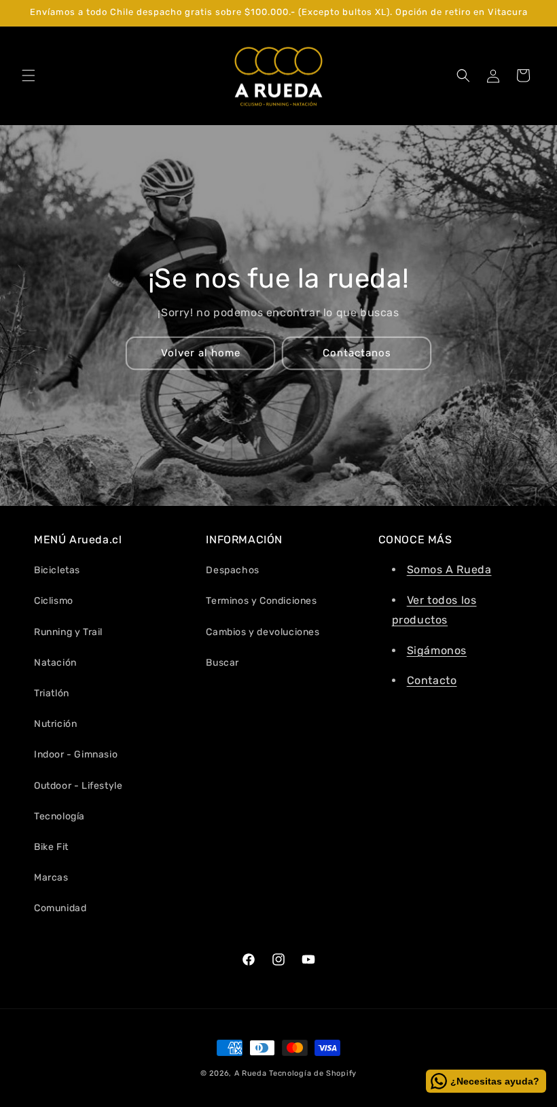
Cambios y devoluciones (262, 632)
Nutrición (55, 724)
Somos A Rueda (449, 569)
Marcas (51, 877)
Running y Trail (68, 632)
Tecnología (59, 816)
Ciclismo (53, 601)
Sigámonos (437, 650)
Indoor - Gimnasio (76, 754)
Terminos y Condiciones (261, 601)
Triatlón (51, 693)
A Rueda (250, 1073)
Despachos (232, 570)
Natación (55, 662)
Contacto (432, 680)
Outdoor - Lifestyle (78, 785)
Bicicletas (57, 570)
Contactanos (357, 353)
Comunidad (60, 908)
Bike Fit (51, 847)
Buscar (222, 662)
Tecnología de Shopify (313, 1073)
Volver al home (200, 353)
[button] (28, 75)
